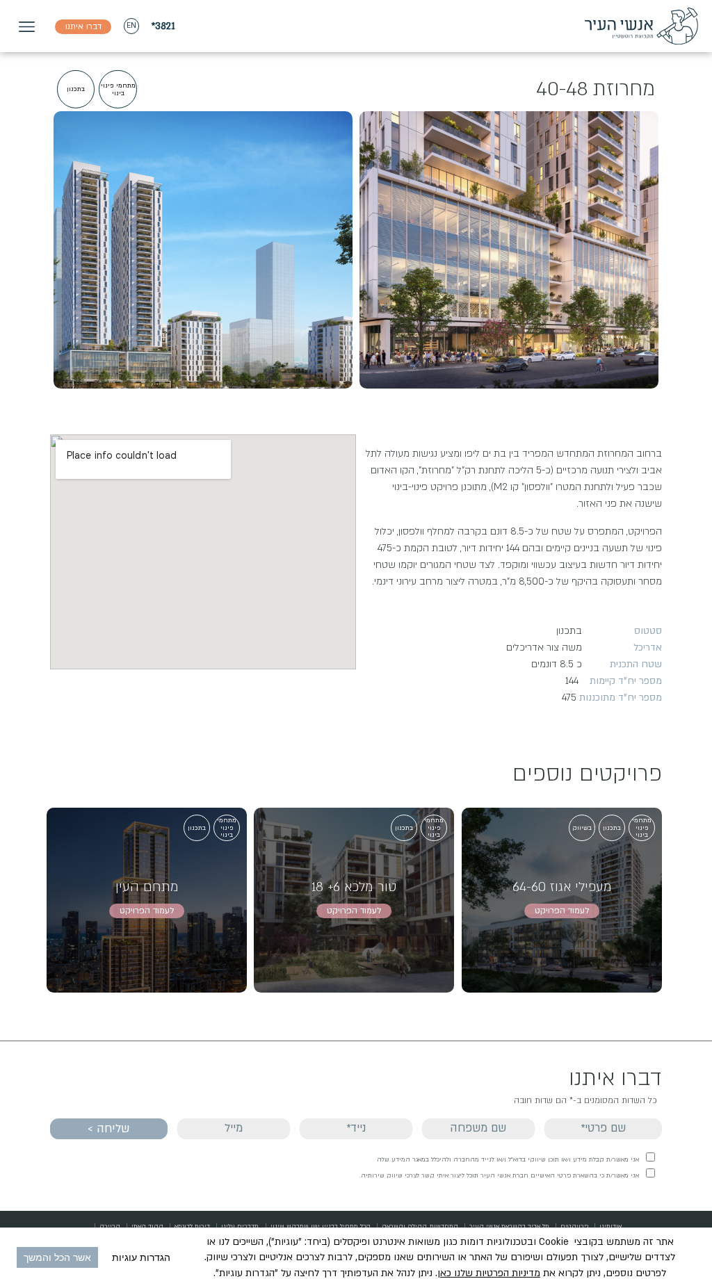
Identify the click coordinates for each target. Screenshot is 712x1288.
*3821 (163, 26)
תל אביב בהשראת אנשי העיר (509, 1226)
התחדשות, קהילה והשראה (420, 1226)
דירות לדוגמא (192, 1226)
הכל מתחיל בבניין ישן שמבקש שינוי (320, 1226)
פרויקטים (574, 1226)
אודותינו (610, 1226)
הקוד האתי (147, 1226)
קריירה (109, 1226)
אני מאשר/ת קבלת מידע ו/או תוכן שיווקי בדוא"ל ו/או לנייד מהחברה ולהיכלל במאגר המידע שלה (508, 1159)
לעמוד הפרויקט (561, 910)
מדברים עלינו (240, 1226)
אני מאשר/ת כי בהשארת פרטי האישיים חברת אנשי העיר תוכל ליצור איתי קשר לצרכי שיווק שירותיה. (499, 1175)
